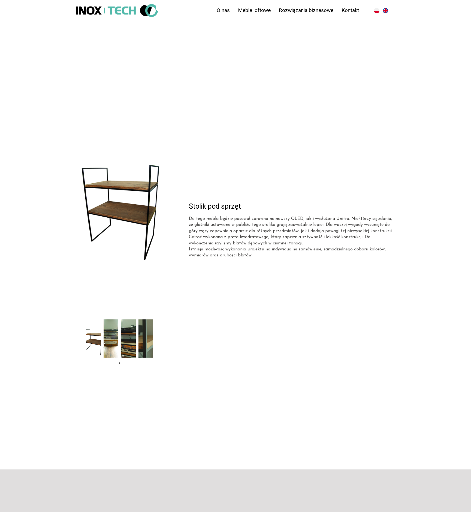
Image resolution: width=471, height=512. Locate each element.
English (385, 10)
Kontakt (350, 10)
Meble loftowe (254, 10)
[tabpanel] (93, 338)
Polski (376, 10)
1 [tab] (119, 363)
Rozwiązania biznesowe (306, 10)
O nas (223, 10)
